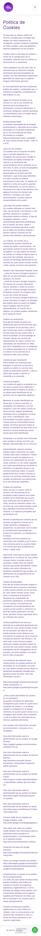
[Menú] (35, 7)
